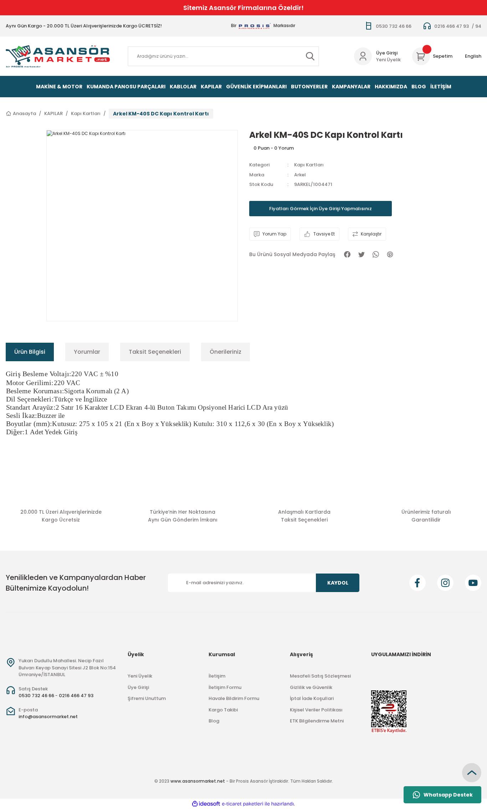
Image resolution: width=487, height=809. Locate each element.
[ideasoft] (206, 804)
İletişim (217, 676)
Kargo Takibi (223, 709)
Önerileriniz (225, 352)
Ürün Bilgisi (29, 352)
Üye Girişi (387, 53)
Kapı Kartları (309, 164)
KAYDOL (337, 582)
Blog (214, 720)
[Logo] (58, 56)
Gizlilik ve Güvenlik (311, 687)
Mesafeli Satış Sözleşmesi (320, 676)
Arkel (300, 174)
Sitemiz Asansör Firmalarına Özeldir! (243, 7)
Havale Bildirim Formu (234, 698)
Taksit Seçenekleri (155, 352)
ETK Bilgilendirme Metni (317, 720)
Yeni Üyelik (388, 59)
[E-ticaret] (242, 804)
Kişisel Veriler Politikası (316, 709)
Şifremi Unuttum (147, 698)
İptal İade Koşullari (312, 698)
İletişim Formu (225, 687)
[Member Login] (363, 56)
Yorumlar (87, 352)
